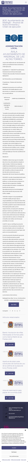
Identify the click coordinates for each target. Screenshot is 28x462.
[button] (25, 430)
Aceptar (14, 447)
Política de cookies (6, 459)
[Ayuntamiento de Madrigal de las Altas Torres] (7, 2)
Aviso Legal (23, 459)
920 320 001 (12, 413)
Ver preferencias (14, 456)
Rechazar (14, 452)
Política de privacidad (15, 459)
